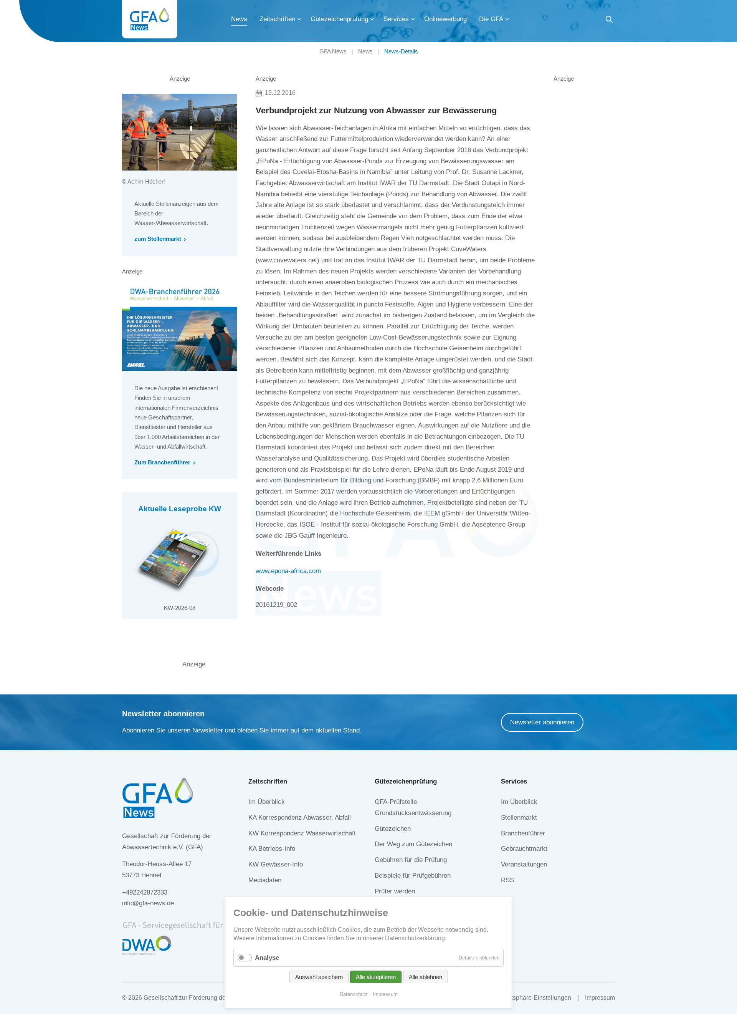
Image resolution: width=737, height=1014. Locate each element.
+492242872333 (144, 892)
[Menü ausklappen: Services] (413, 19)
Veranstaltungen (524, 864)
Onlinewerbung (445, 19)
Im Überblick (266, 801)
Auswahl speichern (319, 977)
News (239, 19)
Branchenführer (523, 833)
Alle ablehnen (425, 977)
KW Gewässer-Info (275, 864)
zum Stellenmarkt (157, 238)
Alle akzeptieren (376, 977)
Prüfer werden (395, 891)
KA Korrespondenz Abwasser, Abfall (299, 817)
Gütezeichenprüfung (339, 19)
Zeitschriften (277, 19)
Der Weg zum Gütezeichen (413, 844)
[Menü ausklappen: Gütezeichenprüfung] (372, 19)
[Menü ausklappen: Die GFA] (507, 19)
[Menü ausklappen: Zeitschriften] (299, 19)
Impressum (600, 997)
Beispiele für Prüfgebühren (413, 875)
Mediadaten (264, 880)
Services (396, 19)
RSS (507, 880)
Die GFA (491, 19)
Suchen (609, 20)
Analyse (267, 957)
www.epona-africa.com (288, 571)
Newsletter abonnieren (542, 722)
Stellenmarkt (519, 817)
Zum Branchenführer (162, 462)
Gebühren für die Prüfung (411, 859)
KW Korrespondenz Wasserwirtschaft (302, 833)
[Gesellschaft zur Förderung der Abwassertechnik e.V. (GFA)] (150, 19)
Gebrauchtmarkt (524, 848)
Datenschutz (354, 994)
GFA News (333, 51)
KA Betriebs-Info (271, 848)
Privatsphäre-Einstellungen (534, 997)
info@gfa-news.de (148, 903)
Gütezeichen (393, 828)
